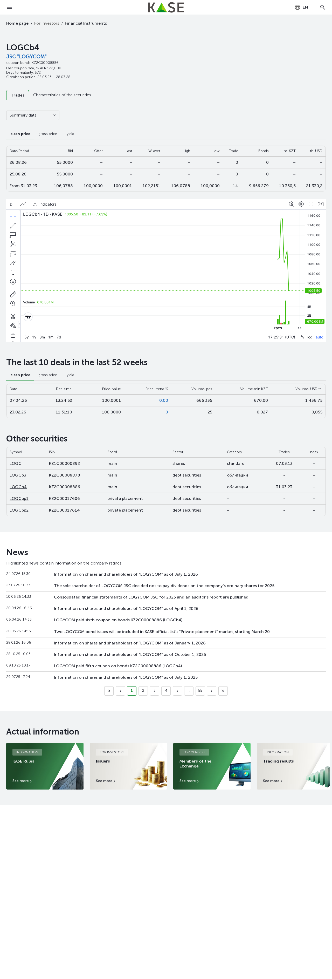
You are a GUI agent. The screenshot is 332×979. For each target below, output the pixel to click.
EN (305, 7)
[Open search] (322, 7)
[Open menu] (9, 7)
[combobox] (301, 7)
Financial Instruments (86, 23)
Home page (17, 23)
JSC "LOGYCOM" (26, 56)
